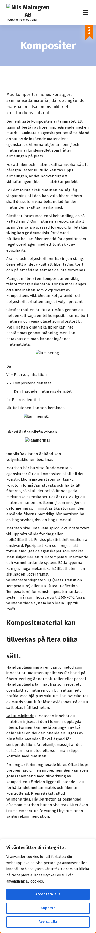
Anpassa (48, 908)
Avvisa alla (48, 922)
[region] (48, 886)
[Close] (91, 843)
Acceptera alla (48, 894)
